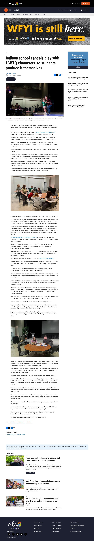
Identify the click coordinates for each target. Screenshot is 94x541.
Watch (18, 14)
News (5, 14)
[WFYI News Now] (78, 60)
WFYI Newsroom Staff (57, 522)
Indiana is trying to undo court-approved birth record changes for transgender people (78, 99)
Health (27, 496)
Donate (86, 3)
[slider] (12, 10)
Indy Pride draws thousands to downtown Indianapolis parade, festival (78, 84)
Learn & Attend (27, 14)
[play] (6, 10)
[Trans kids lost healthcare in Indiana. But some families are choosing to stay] (15, 460)
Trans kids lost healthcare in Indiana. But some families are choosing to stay (78, 78)
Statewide (28, 456)
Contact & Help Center (38, 522)
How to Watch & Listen (57, 525)
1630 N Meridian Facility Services (77, 525)
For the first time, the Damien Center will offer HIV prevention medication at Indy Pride (78, 91)
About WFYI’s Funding (74, 522)
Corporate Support (38, 531)
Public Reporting (55, 531)
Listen (12, 14)
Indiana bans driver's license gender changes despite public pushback (77, 106)
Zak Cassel (28, 462)
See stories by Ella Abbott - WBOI (15, 435)
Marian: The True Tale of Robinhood (45, 132)
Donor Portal (36, 528)
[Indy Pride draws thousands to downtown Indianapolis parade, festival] (15, 484)
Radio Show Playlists (56, 528)
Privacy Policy (13, 537)
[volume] (10, 10)
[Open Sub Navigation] (8, 14)
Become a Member (38, 525)
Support (37, 14)
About (44, 14)
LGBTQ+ (29, 422)
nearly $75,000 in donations (46, 258)
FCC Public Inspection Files (75, 531)
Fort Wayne (21, 422)
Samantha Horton (29, 486)
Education (8, 53)
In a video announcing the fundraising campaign (24, 237)
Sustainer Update (76, 3)
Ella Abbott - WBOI (11, 74)
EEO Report (72, 528)
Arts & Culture (28, 479)
